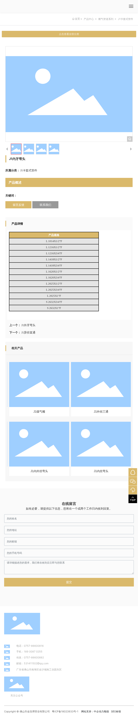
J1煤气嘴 (38, 411)
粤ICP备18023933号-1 (65, 711)
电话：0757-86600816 (30, 645)
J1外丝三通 (100, 411)
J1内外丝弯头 (38, 471)
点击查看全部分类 (69, 34)
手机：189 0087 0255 (29, 651)
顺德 (106, 711)
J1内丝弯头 (100, 471)
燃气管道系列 (105, 18)
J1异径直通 (28, 332)
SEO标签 (116, 711)
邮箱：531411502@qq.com (32, 663)
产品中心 (89, 18)
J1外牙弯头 (28, 325)
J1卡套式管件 (125, 18)
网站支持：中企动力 (92, 711)
